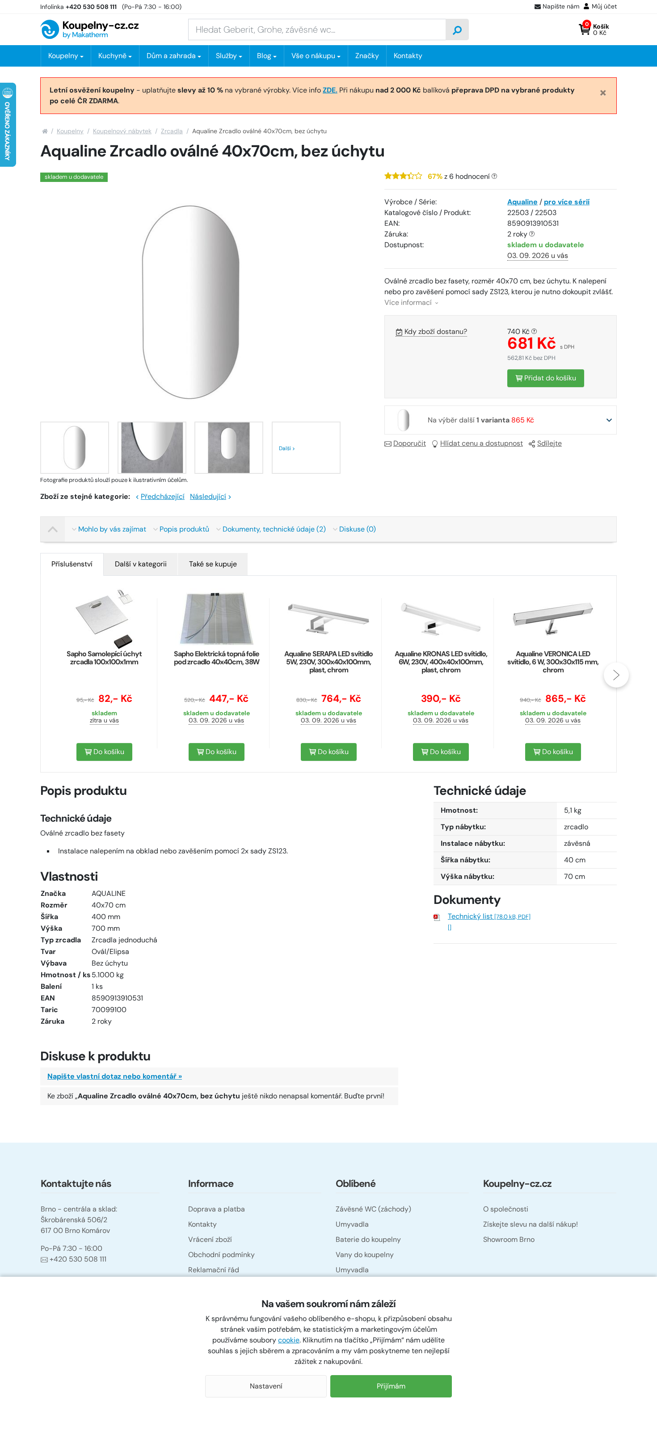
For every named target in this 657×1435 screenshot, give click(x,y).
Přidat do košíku (549, 378)
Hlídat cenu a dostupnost (481, 443)
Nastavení (266, 1386)
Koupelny (70, 131)
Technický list (489, 916)
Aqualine (522, 202)
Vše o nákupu (313, 55)
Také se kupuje (213, 564)
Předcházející (163, 496)
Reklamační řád (213, 1270)
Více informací (409, 302)
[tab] (72, 564)
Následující (208, 496)
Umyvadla (352, 1224)
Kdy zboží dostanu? (435, 331)
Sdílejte (549, 443)
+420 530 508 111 (78, 1259)
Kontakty (408, 55)
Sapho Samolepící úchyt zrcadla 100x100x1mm (104, 658)
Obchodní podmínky (221, 1254)
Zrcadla (172, 131)
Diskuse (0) (357, 529)
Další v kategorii (141, 564)
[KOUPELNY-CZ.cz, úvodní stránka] (89, 29)
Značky (367, 55)
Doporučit (409, 443)
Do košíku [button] (108, 751)
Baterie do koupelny (368, 1239)
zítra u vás (104, 720)
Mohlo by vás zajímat (112, 529)
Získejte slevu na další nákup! (530, 1224)
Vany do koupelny (365, 1254)
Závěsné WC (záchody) (373, 1209)
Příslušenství (72, 564)
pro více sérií (567, 202)
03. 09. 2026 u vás (537, 255)
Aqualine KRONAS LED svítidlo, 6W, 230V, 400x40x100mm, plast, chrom (441, 662)
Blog (264, 55)
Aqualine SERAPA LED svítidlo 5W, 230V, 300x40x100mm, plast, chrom (328, 662)
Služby (226, 55)
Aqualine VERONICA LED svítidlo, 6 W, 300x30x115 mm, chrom (552, 662)
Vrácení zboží (210, 1239)
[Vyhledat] (457, 29)
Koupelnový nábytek (122, 131)
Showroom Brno (509, 1239)
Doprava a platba (216, 1209)
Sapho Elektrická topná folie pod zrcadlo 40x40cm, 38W (216, 658)
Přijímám (391, 1386)
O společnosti (505, 1209)
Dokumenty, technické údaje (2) (274, 529)
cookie (288, 1340)
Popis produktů (184, 529)
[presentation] (40, 675)
